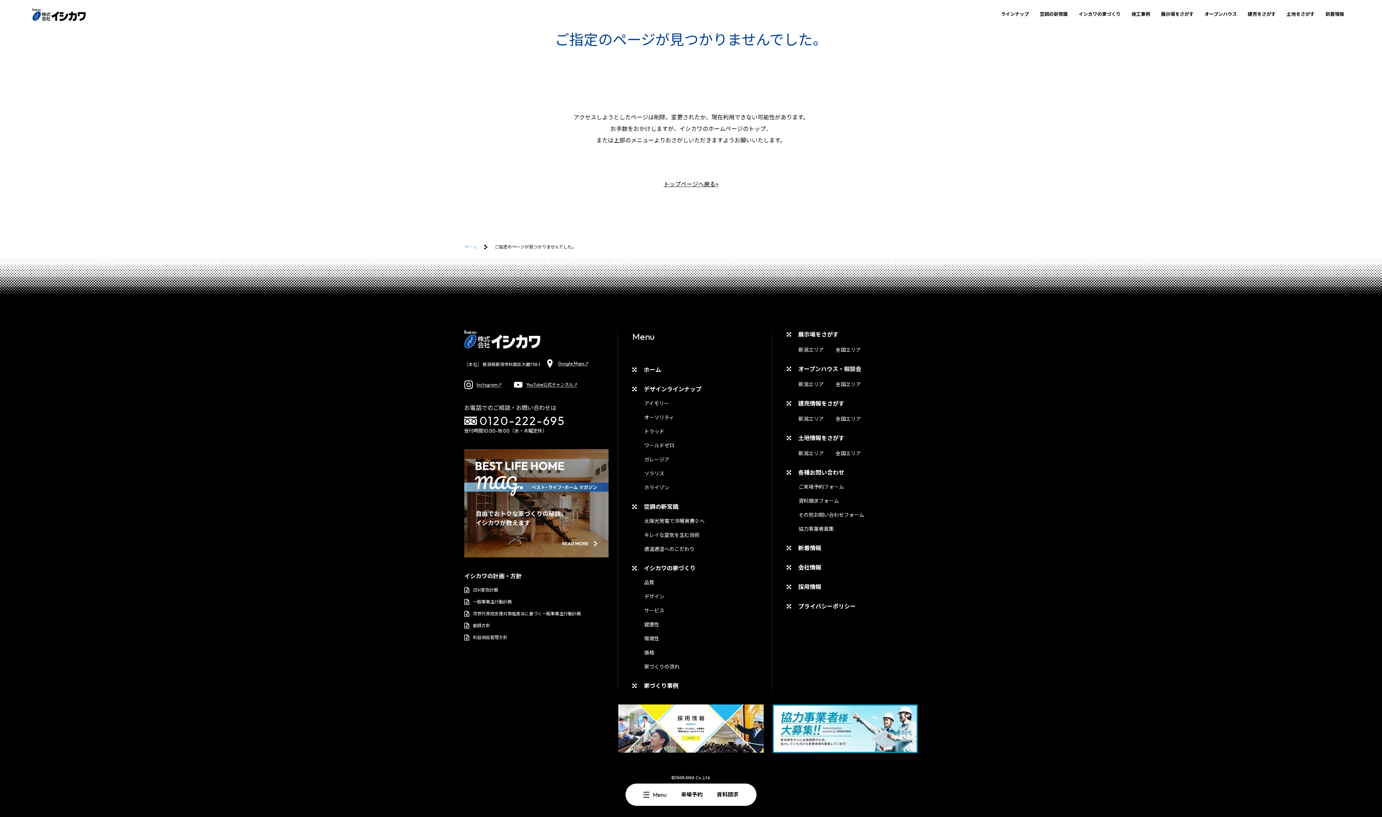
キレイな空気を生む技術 (672, 535)
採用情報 (809, 586)
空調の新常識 (1054, 14)
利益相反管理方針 (490, 637)
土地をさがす (1301, 14)
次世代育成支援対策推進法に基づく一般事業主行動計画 (527, 613)
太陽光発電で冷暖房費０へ (674, 521)
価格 (649, 652)
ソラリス (654, 473)
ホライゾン (656, 487)
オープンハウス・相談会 (829, 369)
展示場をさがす (1177, 14)
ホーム (470, 247)
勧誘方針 (481, 625)
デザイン (654, 596)
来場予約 (692, 794)
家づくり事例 (661, 685)
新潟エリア (811, 350)
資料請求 (728, 794)
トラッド (654, 431)
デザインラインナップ (672, 389)
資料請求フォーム (819, 501)
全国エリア (848, 350)
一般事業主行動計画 (492, 601)
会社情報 (809, 567)
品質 (649, 582)
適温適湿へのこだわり (669, 549)
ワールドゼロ (659, 445)
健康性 (651, 624)
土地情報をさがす (821, 438)
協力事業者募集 (816, 529)
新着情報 (1334, 14)
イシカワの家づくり (1100, 14)
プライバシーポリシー (827, 606)
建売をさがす (1262, 14)
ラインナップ (1015, 14)
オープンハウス (1221, 14)
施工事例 (1141, 14)
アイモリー (656, 403)
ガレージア (656, 459)
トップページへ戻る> (691, 184)
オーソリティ (659, 417)
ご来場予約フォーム (821, 487)
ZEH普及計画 (485, 590)
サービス (654, 610)
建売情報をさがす (821, 403)
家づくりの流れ (661, 666)
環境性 (651, 638)
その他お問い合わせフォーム (831, 515)
